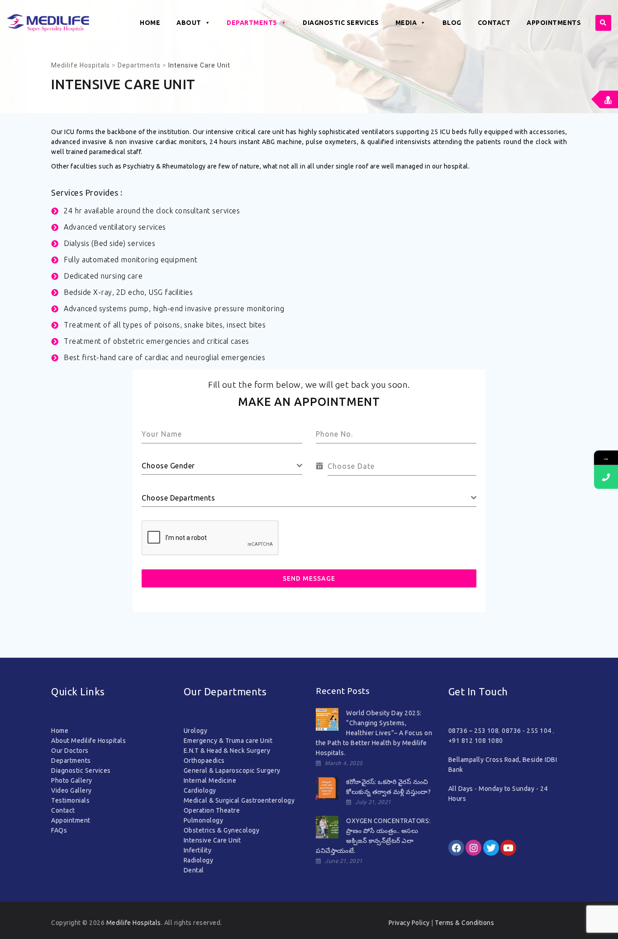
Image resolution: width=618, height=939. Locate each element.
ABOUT (188, 22)
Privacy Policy (409, 922)
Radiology (199, 860)
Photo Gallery (71, 780)
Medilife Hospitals (133, 922)
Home (59, 730)
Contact (63, 810)
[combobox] (222, 466)
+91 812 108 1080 (475, 740)
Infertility (198, 850)
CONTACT (494, 22)
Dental (194, 870)
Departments (252, 22)
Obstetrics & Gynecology (222, 830)
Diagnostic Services (81, 770)
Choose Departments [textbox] (178, 498)
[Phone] (606, 477)
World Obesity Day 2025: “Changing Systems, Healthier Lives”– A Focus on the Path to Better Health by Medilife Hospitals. (374, 732)
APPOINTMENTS (554, 22)
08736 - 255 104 (527, 730)
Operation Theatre (212, 810)
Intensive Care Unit (212, 840)
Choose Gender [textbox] (168, 466)
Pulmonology (203, 820)
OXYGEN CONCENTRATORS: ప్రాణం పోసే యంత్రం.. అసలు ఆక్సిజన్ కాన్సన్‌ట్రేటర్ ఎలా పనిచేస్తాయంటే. (373, 835)
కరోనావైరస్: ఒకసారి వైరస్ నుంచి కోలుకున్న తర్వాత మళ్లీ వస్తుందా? (388, 786)
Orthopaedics (204, 760)
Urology (196, 730)
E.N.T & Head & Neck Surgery (227, 750)
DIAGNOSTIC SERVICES (341, 22)
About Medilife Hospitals (88, 740)
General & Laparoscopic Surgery (232, 770)
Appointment (70, 820)
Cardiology (200, 790)
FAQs (59, 830)
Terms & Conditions (464, 922)
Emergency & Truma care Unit (228, 740)
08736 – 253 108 (473, 730)
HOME (150, 22)
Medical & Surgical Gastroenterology (239, 800)
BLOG (451, 22)
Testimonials (70, 800)
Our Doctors (70, 750)
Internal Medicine (210, 780)
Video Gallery (71, 790)
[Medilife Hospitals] (48, 22)
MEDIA (406, 22)
